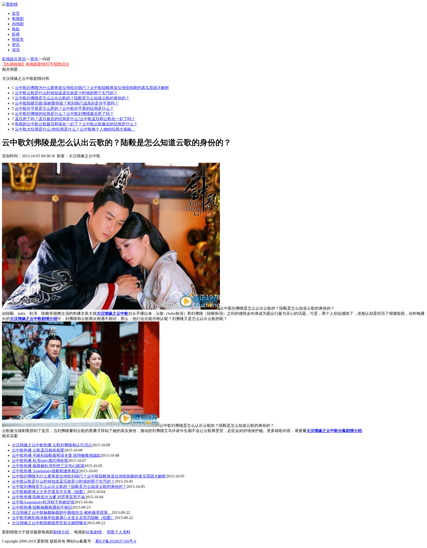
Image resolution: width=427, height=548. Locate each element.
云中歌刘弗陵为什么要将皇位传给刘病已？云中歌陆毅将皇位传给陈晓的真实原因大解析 (92, 88)
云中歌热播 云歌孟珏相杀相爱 (38, 450)
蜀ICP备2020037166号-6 (115, 541)
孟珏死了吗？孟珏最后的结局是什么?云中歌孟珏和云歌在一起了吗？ (75, 119)
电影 (16, 29)
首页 (16, 13)
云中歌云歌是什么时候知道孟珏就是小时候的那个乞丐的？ (66, 93)
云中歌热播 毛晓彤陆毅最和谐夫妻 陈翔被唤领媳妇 (56, 455)
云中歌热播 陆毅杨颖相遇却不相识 (42, 507)
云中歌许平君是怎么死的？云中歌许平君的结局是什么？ (64, 108)
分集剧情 (94, 532)
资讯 (16, 45)
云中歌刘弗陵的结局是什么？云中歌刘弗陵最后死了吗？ (64, 114)
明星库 (18, 39)
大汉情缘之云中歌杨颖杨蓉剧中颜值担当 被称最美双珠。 (62, 512)
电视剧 (18, 19)
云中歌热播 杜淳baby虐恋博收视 (40, 460)
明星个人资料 (118, 532)
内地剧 (18, 24)
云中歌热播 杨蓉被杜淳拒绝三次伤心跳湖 (48, 466)
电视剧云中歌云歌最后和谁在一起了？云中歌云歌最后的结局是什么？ (76, 124)
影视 (16, 34)
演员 (16, 50)
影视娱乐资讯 (14, 59)
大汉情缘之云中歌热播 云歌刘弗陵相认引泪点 (52, 445)
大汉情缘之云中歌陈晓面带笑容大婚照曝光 (49, 523)
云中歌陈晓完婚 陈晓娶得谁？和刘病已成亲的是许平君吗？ (67, 103)
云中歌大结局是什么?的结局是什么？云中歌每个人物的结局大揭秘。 (75, 129)
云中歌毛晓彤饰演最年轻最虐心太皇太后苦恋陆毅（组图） (63, 518)
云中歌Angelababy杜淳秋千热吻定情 (43, 502)
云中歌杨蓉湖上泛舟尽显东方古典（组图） (49, 492)
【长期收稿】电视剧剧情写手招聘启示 (35, 64)
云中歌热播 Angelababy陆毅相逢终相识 (45, 471)
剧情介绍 (61, 532)
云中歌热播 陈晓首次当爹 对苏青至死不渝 (48, 497)
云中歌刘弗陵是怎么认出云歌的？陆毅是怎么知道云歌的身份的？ (72, 98)
